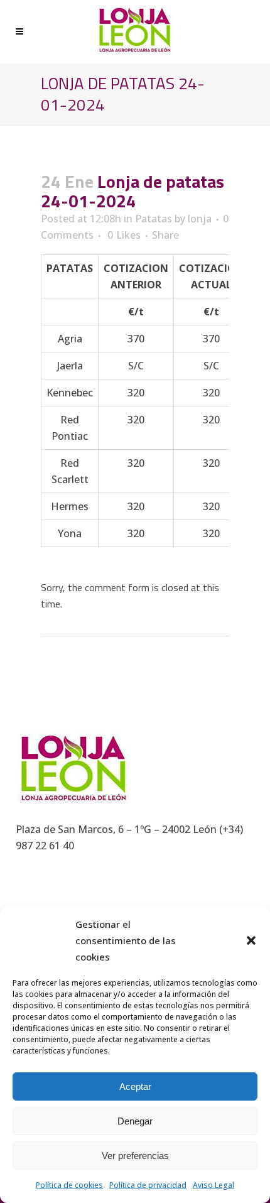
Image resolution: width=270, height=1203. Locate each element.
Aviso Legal (213, 1185)
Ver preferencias (135, 1155)
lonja (200, 219)
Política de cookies (69, 1185)
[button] (251, 940)
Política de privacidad (147, 1185)
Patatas (153, 219)
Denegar (135, 1121)
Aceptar (135, 1086)
